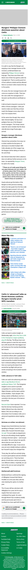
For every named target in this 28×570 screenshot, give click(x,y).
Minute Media (10, 556)
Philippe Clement (14, 73)
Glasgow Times (19, 161)
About (3, 533)
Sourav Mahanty (8, 35)
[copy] (11, 38)
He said (4, 433)
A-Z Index (19, 548)
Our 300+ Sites (21, 536)
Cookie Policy (5, 545)
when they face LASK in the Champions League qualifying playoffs (14, 338)
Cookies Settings (6, 553)
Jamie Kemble (7, 308)
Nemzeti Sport (6, 404)
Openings (19, 533)
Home (3, 282)
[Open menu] (2, 2)
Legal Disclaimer (21, 545)
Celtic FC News (10, 282)
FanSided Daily (5, 539)
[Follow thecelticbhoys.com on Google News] (24, 228)
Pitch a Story (20, 539)
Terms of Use (20, 542)
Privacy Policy (5, 542)
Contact (3, 536)
